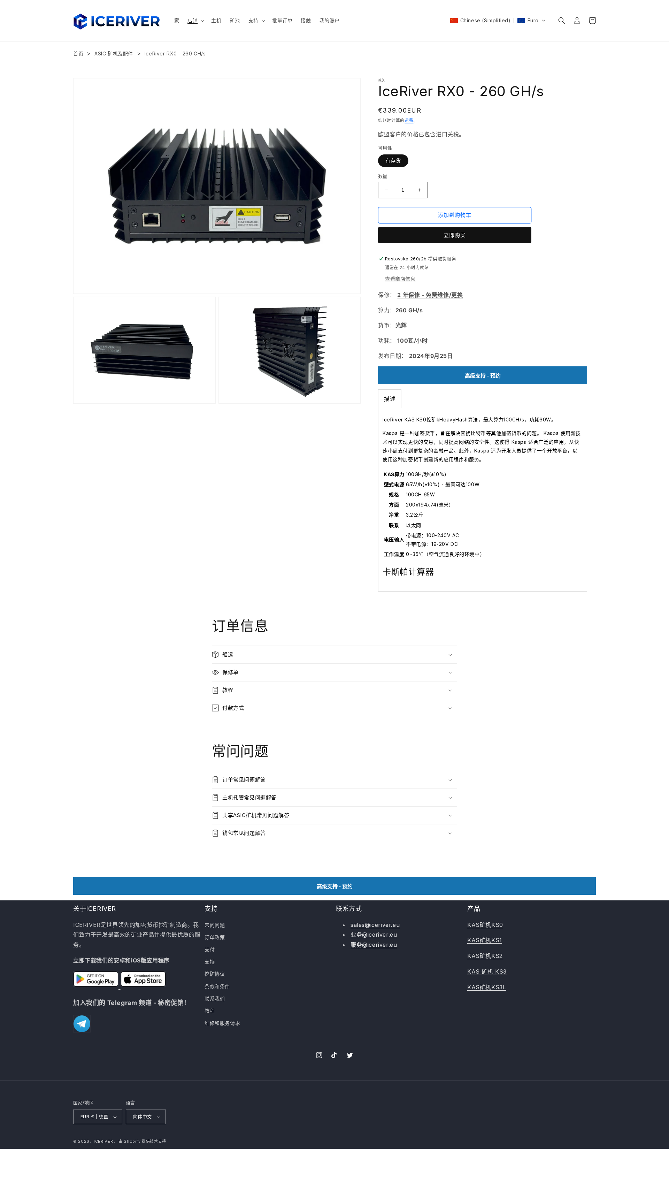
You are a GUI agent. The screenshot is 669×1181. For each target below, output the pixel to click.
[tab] (389, 398)
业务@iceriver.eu (374, 934)
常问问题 (215, 925)
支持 (210, 962)
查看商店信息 (400, 279)
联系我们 (215, 998)
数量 (382, 176)
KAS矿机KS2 (485, 955)
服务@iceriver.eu (374, 944)
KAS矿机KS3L (486, 987)
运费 (409, 120)
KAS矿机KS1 (484, 940)
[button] (195, 20)
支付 (210, 949)
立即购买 (455, 235)
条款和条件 (217, 986)
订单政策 (215, 937)
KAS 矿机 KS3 (487, 971)
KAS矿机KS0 (485, 924)
